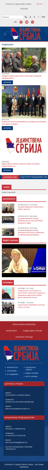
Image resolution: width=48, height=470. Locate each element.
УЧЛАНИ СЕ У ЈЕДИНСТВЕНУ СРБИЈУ (18, 4)
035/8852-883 (29, 402)
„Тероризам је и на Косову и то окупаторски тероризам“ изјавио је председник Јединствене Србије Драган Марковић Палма (31, 294)
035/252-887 (19, 402)
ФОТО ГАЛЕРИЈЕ (31, 376)
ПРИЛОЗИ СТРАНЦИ (24, 337)
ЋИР (43, 17)
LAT (15, 22)
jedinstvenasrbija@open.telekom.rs (17, 409)
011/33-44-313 (10, 435)
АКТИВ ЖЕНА (11, 331)
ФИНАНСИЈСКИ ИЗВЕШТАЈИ (24, 324)
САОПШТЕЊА (12, 371)
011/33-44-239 (20, 435)
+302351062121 (10, 449)
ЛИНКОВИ (24, 9)
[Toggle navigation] (5, 34)
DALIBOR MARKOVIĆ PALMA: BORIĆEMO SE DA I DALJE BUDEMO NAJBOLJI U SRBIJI (30, 220)
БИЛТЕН (39, 4)
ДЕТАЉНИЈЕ (7, 82)
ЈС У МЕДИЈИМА (12, 374)
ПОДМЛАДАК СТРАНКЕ (32, 331)
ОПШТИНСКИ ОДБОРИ (31, 368)
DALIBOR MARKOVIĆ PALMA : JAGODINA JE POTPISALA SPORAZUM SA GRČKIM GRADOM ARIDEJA (31, 232)
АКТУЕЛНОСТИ (12, 367)
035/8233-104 (10, 402)
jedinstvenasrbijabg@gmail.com (16, 442)
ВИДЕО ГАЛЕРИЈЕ (32, 373)
